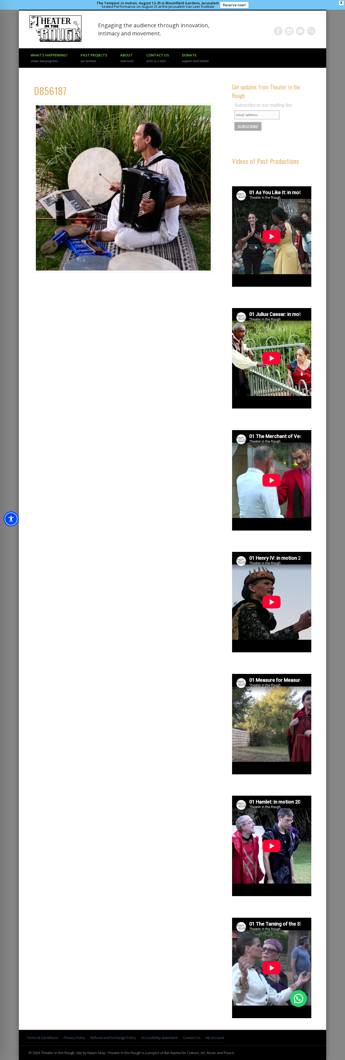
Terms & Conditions (42, 1037)
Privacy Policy (74, 1037)
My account (215, 1037)
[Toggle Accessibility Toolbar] (11, 519)
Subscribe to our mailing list (263, 105)
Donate (195, 58)
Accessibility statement (159, 1037)
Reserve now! (234, 4)
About (126, 58)
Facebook (278, 31)
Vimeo (300, 31)
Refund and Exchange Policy (113, 1037)
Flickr (289, 31)
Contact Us (157, 58)
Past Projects (94, 58)
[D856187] (123, 188)
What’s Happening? (49, 58)
